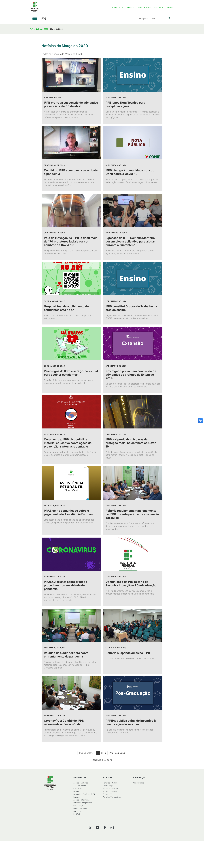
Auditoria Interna (79, 786)
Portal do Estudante (110, 783)
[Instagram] (112, 827)
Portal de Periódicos (111, 788)
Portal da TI (158, 7)
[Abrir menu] (35, 18)
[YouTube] (97, 827)
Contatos (169, 7)
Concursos (130, 7)
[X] (90, 827)
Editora (76, 791)
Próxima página (117, 753)
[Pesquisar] (169, 18)
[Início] (35, 12)
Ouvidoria (77, 811)
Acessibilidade (138, 783)
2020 (46, 29)
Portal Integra (108, 786)
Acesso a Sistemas (144, 7)
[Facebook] (105, 827)
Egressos (76, 797)
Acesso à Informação (81, 800)
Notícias (39, 29)
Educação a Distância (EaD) (84, 794)
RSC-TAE (76, 814)
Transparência (117, 7)
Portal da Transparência (112, 797)
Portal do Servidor (110, 791)
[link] (71, 91)
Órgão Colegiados (80, 808)
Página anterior (86, 753)
